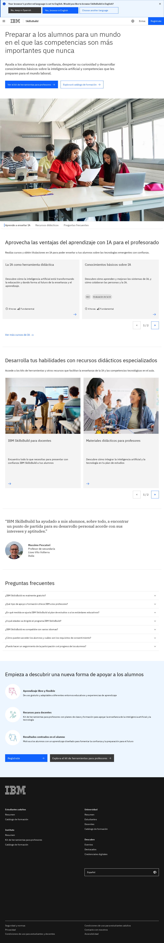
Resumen (10, 814)
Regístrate (156, 21)
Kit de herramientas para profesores (23, 839)
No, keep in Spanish (21, 10)
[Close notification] (160, 4)
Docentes (89, 824)
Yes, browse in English (56, 10)
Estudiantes (91, 819)
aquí (96, 928)
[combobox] (122, 872)
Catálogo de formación (16, 819)
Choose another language (95, 10)
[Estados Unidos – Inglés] (133, 21)
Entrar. (142, 21)
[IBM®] (15, 21)
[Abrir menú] (4, 21)
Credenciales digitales (96, 854)
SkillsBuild (32, 21)
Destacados (91, 849)
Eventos (89, 844)
